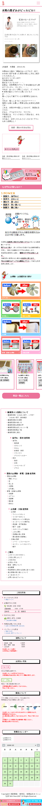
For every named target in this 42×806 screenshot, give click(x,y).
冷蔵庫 (11, 493)
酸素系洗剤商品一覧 (15, 430)
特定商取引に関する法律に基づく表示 (21, 570)
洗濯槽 (11, 498)
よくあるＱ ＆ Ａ (14, 575)
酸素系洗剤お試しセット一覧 (18, 427)
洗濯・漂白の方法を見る (21, 127)
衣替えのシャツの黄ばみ (21, 519)
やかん (16, 448)
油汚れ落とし (6, 298)
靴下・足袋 (16, 527)
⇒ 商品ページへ (9, 599)
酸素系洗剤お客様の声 (15, 425)
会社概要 (11, 567)
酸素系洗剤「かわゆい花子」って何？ (21, 415)
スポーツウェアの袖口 (20, 529)
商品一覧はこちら (21, 396)
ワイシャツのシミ (19, 514)
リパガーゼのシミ (19, 517)
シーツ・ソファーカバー (21, 542)
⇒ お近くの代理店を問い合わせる (14, 626)
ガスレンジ (18, 445)
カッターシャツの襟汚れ (21, 522)
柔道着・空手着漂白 (20, 524)
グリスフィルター (20, 455)
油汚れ (15, 440)
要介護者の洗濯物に (20, 537)
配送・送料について (15, 565)
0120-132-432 (14, 606)
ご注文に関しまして (15, 557)
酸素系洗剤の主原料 (15, 420)
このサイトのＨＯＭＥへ (16, 555)
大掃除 (11, 486)
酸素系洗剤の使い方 (15, 422)
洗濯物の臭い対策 (19, 534)
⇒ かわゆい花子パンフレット (13, 633)
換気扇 (16, 443)
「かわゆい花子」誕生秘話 (17, 417)
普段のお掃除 (26, 316)
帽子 (14, 547)
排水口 (11, 503)
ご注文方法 (12, 560)
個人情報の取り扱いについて (18, 572)
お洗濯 (4, 334)
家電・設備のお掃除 (8, 352)
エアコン (12, 496)
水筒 (15, 463)
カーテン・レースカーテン (22, 544)
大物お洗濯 (25, 352)
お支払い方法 (12, 562)
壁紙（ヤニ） (13, 479)
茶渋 (14, 458)
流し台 (11, 484)
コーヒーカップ (19, 465)
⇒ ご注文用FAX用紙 (10, 620)
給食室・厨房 (19, 450)
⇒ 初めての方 (8, 631)
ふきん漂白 (16, 532)
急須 (15, 460)
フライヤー (18, 453)
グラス (16, 468)
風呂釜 (11, 501)
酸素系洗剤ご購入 (14, 432)
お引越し (12, 489)
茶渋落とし (5, 316)
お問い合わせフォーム (15, 577)
